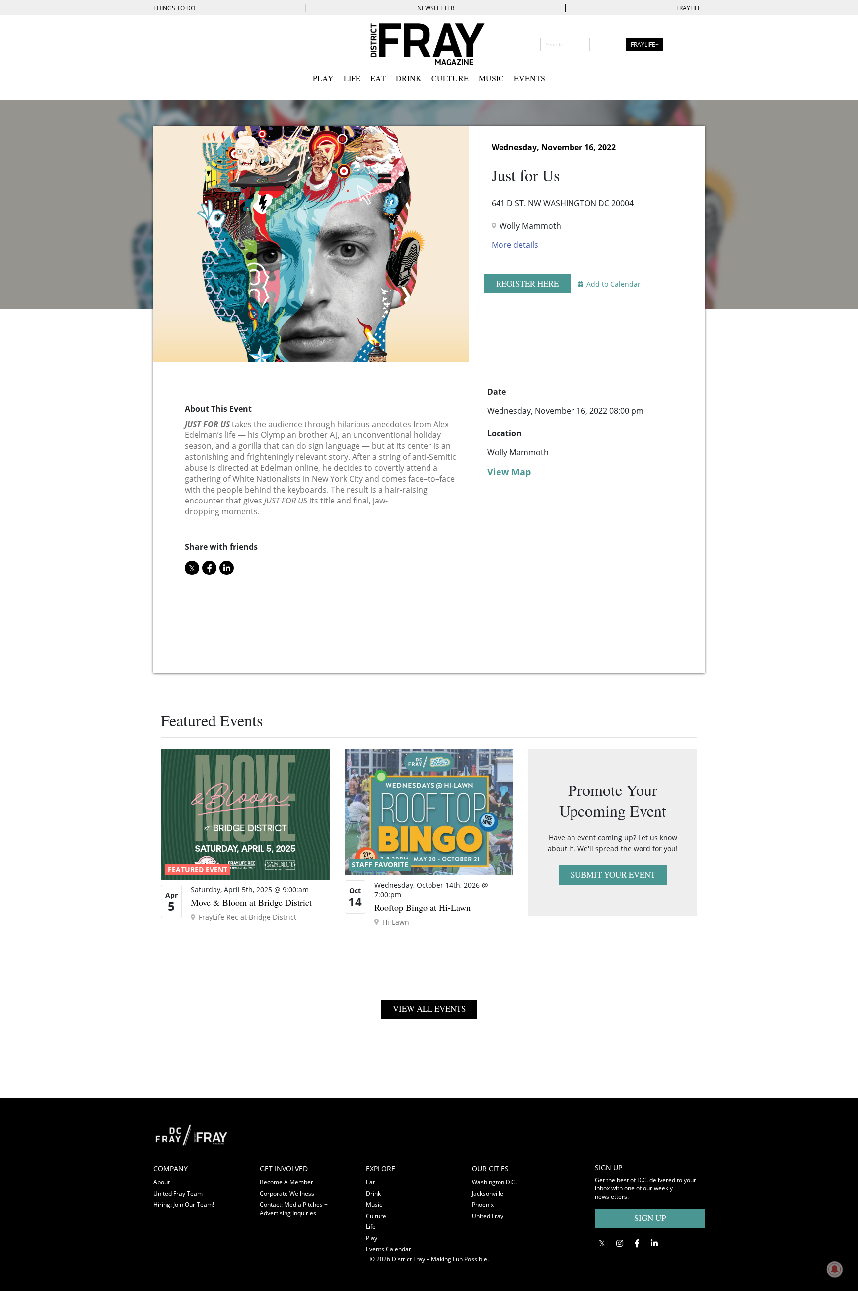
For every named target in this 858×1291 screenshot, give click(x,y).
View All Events (429, 1008)
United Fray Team (178, 1193)
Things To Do (174, 8)
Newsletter (435, 8)
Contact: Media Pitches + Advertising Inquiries (294, 1208)
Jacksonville (487, 1193)
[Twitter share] (192, 568)
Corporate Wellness (287, 1193)
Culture (450, 78)
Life (352, 78)
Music (491, 78)
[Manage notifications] (835, 1269)
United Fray (487, 1216)
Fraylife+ (690, 8)
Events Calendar (388, 1249)
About (161, 1182)
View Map (509, 472)
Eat (378, 78)
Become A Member (286, 1182)
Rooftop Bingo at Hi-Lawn (422, 907)
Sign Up (650, 1217)
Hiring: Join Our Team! (183, 1204)
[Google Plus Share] (619, 1243)
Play (323, 78)
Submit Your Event (613, 874)
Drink (409, 78)
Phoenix (483, 1204)
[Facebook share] (209, 568)
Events (529, 78)
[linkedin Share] (226, 568)
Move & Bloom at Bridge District (251, 902)
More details (515, 244)
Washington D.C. (494, 1182)
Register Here (527, 283)
